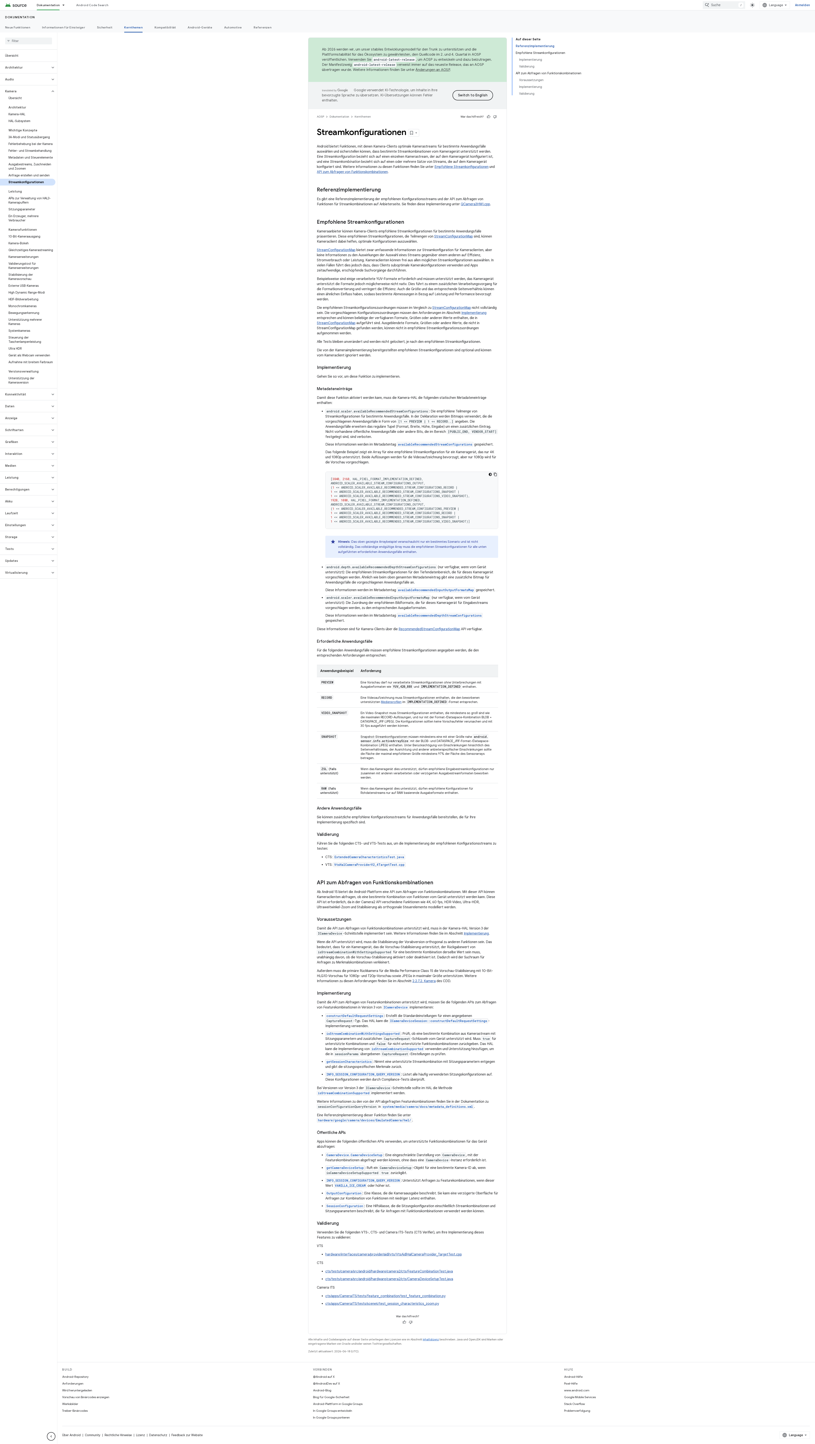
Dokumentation (48, 5)
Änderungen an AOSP (433, 70)
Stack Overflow (574, 1404)
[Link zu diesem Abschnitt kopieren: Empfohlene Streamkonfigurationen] (408, 222)
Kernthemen (133, 27)
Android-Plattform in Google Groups (338, 1404)
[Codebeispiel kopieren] (495, 474)
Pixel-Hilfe (571, 1383)
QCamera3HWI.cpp (475, 204)
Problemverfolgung (577, 1411)
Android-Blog (322, 1390)
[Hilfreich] (488, 117)
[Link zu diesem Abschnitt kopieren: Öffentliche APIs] (350, 1133)
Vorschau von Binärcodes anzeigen (85, 1397)
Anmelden (802, 5)
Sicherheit (104, 27)
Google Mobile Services (580, 1397)
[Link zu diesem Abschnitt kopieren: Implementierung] (355, 367)
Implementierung (473, 313)
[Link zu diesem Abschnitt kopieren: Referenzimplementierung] (385, 190)
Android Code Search (92, 5)
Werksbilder (70, 1404)
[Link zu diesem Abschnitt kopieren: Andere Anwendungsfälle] (366, 808)
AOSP (320, 116)
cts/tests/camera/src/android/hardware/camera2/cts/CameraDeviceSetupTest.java (389, 1279)
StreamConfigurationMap (453, 236)
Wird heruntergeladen (77, 1390)
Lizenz (140, 1435)
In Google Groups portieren (331, 1417)
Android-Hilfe (573, 1377)
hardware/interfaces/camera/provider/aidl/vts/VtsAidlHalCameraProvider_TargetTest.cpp (393, 1254)
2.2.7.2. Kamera (424, 981)
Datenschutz (158, 1435)
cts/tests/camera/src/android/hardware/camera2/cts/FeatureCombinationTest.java (389, 1271)
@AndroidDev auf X (326, 1383)
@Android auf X (324, 1377)
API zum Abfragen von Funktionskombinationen (352, 172)
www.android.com (576, 1390)
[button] (25, 67)
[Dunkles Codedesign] (490, 474)
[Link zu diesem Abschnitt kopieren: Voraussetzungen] (355, 919)
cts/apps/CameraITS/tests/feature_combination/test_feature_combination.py (385, 1296)
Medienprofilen (391, 702)
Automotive (233, 27)
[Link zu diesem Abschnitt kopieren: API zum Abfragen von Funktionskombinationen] (437, 883)
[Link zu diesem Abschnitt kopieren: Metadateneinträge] (356, 389)
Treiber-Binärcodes (75, 1411)
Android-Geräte (200, 27)
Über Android (71, 1435)
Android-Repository (75, 1377)
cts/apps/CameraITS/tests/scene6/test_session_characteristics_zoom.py (382, 1304)
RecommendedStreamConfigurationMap (429, 629)
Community (92, 1435)
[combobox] (724, 5)
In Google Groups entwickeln (332, 1411)
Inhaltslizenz (431, 1339)
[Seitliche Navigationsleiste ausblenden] (51, 1436)
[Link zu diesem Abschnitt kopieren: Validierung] (343, 834)
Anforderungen (72, 1383)
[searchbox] (28, 41)
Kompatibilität (165, 27)
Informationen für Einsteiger (63, 27)
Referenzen (262, 27)
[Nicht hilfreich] (495, 117)
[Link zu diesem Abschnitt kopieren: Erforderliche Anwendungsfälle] (376, 641)
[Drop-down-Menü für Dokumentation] (65, 5)
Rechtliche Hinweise (118, 1435)
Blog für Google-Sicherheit (331, 1397)
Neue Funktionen (17, 27)
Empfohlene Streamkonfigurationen (461, 167)
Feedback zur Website (187, 1435)
